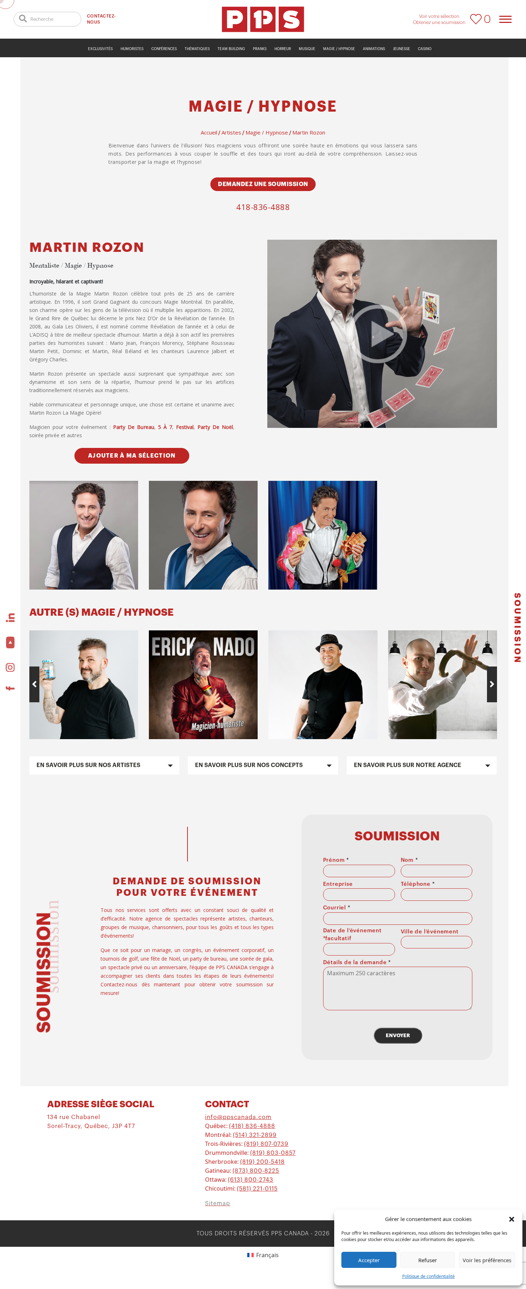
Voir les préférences (487, 1260)
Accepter (369, 1260)
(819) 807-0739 (266, 1144)
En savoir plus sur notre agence (407, 765)
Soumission (517, 628)
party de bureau (133, 427)
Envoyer (398, 1035)
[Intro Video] (378, 334)
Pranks (260, 49)
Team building (231, 49)
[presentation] (34, 684)
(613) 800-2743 (250, 1180)
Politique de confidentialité (428, 1276)
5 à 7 (165, 427)
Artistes (231, 132)
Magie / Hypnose (339, 49)
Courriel (336, 907)
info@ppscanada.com (238, 1117)
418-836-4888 (263, 206)
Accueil (209, 132)
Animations (374, 49)
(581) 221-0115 (257, 1189)
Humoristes (132, 49)
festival (185, 427)
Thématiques (197, 49)
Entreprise (338, 884)
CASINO (425, 49)
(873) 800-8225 (256, 1171)
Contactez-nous (101, 19)
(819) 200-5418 (262, 1162)
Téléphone (418, 884)
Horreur (282, 49)
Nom (409, 860)
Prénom (336, 860)
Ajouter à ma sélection (132, 456)
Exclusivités (100, 49)
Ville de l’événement (430, 931)
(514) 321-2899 (255, 1135)
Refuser (427, 1260)
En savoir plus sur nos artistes (88, 765)
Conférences (164, 49)
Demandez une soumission (263, 184)
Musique (307, 49)
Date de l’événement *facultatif (352, 935)
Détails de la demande (357, 962)
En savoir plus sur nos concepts (249, 765)
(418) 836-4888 (252, 1126)
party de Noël (215, 427)
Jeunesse (401, 49)
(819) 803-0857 (273, 1153)
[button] (511, 1218)
